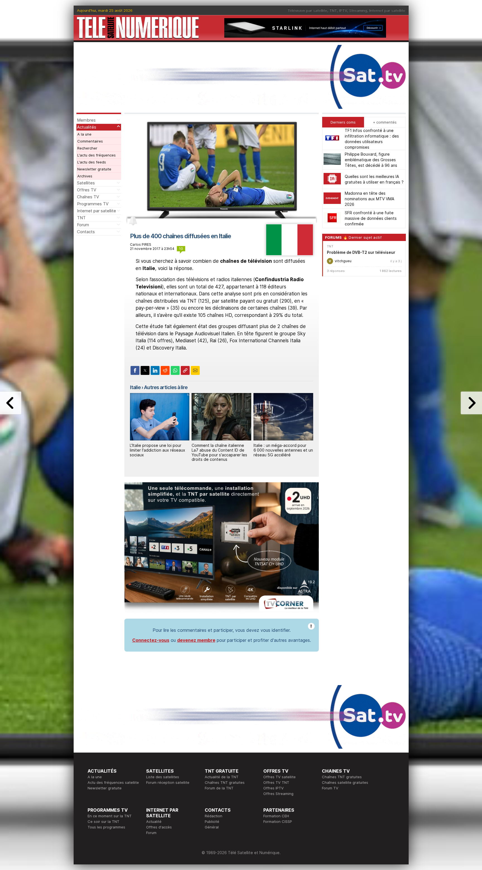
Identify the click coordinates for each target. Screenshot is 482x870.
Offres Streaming (278, 793)
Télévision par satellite (307, 10)
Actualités (86, 127)
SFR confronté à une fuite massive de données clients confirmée (371, 218)
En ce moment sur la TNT (110, 816)
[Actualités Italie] (289, 254)
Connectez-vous (150, 640)
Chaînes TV (88, 196)
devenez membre (196, 640)
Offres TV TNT (276, 782)
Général (212, 827)
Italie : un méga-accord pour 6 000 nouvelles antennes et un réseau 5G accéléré (283, 450)
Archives (84, 176)
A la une (84, 134)
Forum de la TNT (219, 788)
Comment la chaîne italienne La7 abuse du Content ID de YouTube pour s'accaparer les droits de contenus (219, 452)
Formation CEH (276, 816)
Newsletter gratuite (94, 169)
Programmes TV (93, 203)
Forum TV (330, 788)
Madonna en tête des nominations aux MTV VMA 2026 (369, 199)
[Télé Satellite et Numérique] (138, 28)
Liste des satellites (162, 777)
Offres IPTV (273, 788)
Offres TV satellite (279, 777)
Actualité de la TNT (221, 777)
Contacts (86, 231)
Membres (86, 120)
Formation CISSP (277, 821)
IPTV (343, 10)
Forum (83, 224)
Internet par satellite (387, 10)
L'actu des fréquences (96, 155)
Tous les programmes (106, 827)
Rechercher (87, 148)
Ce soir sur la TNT (103, 821)
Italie (135, 387)
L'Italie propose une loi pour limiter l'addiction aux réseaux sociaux (157, 450)
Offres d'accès (159, 827)
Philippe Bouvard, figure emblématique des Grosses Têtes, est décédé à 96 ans (371, 160)
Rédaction (213, 816)
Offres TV (86, 189)
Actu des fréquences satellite (113, 782)
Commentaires (90, 141)
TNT (333, 10)
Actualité (154, 821)
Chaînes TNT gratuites (225, 782)
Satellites (86, 182)
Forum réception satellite (167, 782)
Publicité (212, 821)
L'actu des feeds (91, 162)
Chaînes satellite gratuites (345, 782)
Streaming (358, 10)
